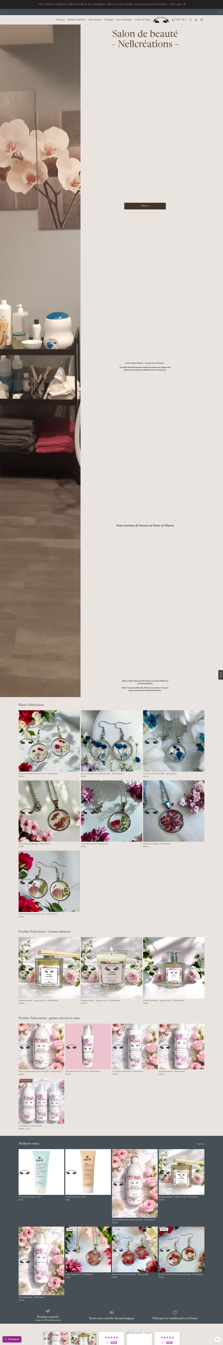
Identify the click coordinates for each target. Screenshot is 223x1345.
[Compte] (196, 20)
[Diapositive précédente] (3, 12)
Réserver (145, 206)
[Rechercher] (190, 20)
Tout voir (200, 1144)
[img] (83, 1337)
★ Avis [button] (221, 674)
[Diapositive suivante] (220, 12)
